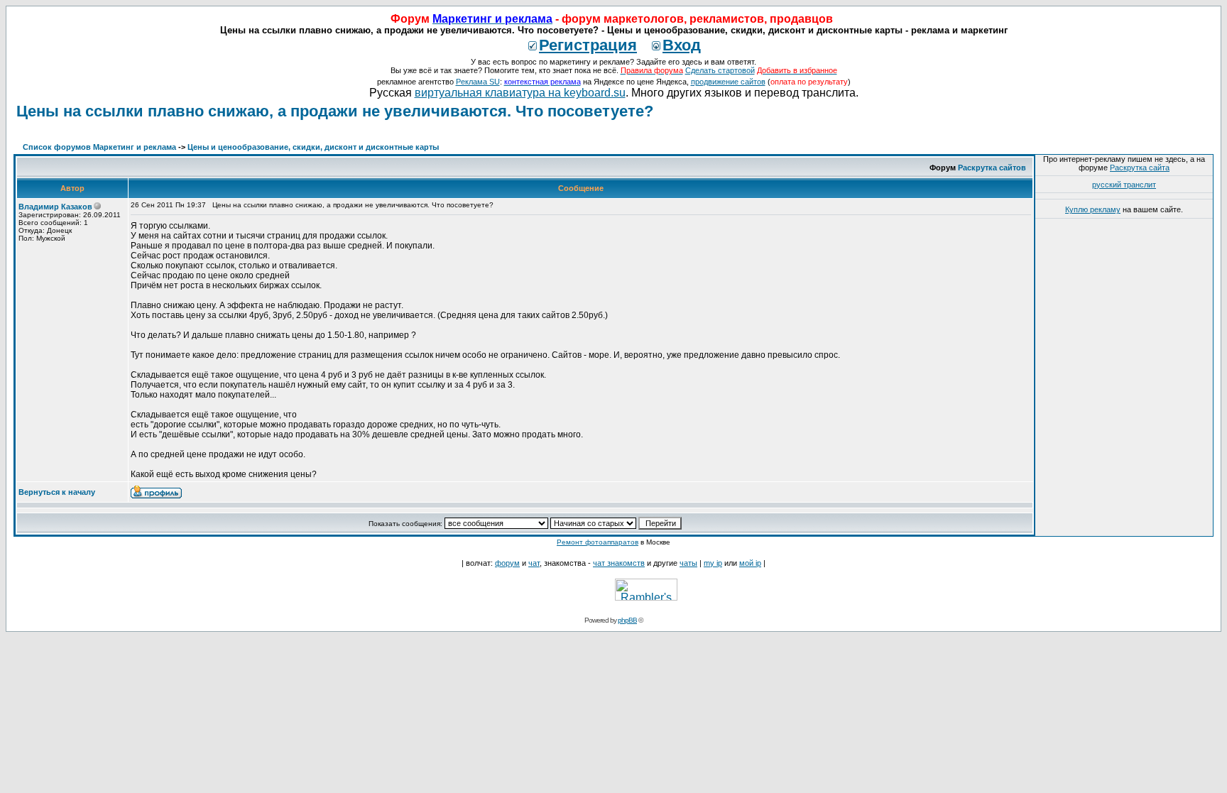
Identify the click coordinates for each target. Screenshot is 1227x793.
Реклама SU (478, 81)
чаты (688, 563)
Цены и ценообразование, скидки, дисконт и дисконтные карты (313, 147)
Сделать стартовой (720, 70)
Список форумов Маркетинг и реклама (99, 147)
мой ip (750, 563)
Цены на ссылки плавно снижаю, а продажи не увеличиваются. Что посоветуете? (334, 111)
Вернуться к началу (56, 492)
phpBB (627, 620)
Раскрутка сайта (1139, 167)
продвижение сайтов (728, 81)
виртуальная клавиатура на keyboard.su (520, 93)
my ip (713, 563)
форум (507, 563)
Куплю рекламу (1092, 209)
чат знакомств (619, 563)
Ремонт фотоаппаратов (597, 542)
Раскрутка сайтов (992, 167)
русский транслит (1124, 184)
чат (534, 563)
